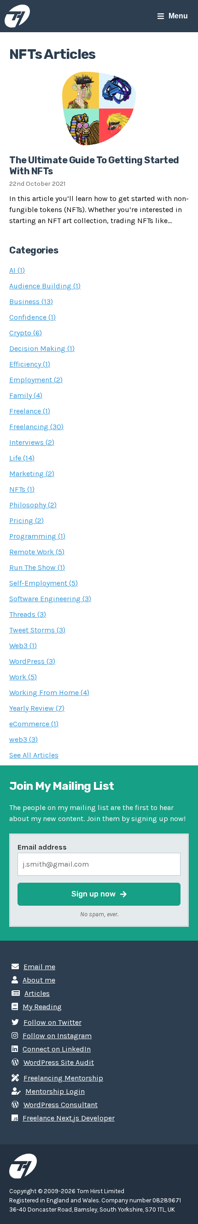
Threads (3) (27, 614)
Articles (37, 993)
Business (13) (31, 301)
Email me (39, 966)
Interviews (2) (31, 442)
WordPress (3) (32, 661)
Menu (178, 16)
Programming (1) (37, 536)
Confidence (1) (32, 317)
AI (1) (17, 270)
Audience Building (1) (45, 286)
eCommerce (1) (33, 723)
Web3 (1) (23, 645)
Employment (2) (36, 379)
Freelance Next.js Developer (69, 1118)
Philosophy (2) (33, 504)
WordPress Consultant (60, 1104)
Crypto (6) (25, 332)
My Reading (42, 1006)
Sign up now (93, 894)
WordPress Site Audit (58, 1062)
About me (39, 980)
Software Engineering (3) (50, 598)
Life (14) (22, 458)
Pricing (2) (26, 520)
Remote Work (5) (36, 551)
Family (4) (25, 395)
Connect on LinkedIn (57, 1049)
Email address (42, 847)
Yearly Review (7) (36, 708)
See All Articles (33, 755)
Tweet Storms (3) (37, 630)
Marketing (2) (31, 473)
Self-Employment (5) (43, 583)
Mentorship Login (55, 1091)
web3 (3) (23, 739)
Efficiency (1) (29, 364)
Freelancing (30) (36, 426)
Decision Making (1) (42, 348)
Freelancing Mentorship (63, 1078)
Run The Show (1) (37, 567)
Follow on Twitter (52, 1022)
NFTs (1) (22, 489)
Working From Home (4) (49, 692)
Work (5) (23, 676)
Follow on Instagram (57, 1035)
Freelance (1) (29, 411)
